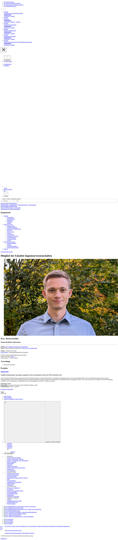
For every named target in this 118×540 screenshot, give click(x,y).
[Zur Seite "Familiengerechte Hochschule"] (13, 508)
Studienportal (10, 495)
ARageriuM (5, 371)
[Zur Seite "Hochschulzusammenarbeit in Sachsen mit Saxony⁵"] (12, 515)
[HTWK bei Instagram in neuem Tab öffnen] (8, 519)
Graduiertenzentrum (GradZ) (14, 501)
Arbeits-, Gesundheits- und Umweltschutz (17, 460)
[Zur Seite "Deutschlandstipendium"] (12, 510)
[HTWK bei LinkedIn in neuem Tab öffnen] (8, 520)
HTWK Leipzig (8, 61)
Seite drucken (7, 396)
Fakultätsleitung (11, 219)
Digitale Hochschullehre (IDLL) (15, 490)
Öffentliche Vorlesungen (13, 496)
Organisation (10, 217)
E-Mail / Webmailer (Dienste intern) (16, 467)
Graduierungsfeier (11, 239)
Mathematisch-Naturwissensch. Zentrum (17, 478)
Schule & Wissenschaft (13, 247)
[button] (7, 58)
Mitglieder (9, 221)
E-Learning (10, 489)
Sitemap (32, 533)
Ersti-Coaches (10, 231)
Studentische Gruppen (12, 236)
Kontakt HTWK (8, 189)
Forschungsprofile (11, 243)
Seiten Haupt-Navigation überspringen (10, 209)
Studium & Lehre (8, 224)
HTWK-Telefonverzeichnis (14, 457)
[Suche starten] (17, 201)
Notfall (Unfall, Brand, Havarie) (15, 459)
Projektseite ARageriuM (7, 389)
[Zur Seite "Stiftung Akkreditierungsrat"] (19, 516)
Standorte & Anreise (12, 466)
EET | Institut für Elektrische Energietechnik (16, 346)
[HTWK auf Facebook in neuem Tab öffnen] (8, 522)
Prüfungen (9, 465)
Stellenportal (10, 485)
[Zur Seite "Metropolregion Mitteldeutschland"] (15, 513)
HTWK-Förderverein (12, 502)
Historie (6, 249)
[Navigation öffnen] (1, 53)
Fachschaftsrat (10, 234)
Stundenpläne (10, 463)
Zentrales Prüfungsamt (12, 475)
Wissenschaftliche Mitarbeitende (9, 206)
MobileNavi (4, 538)
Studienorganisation (12, 227)
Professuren (10, 220)
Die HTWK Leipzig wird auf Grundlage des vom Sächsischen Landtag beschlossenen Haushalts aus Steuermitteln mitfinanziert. (37, 526)
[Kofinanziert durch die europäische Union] (13, 530)
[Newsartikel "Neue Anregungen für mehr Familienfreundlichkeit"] (23, 509)
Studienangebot (11, 226)
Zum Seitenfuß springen (10, 6)
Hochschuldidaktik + (12, 492)
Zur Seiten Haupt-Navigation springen (13, 5)
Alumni (9, 240)
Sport (8, 479)
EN (5, 191)
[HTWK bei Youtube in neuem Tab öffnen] (8, 523)
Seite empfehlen (8, 397)
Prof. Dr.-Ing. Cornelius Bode (29, 348)
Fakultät (6, 216)
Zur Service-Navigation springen (12, 3)
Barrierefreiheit (26, 533)
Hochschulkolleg (11, 480)
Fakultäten (6, 65)
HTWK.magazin (11, 470)
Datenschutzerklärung (16, 533)
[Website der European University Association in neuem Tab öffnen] (20, 506)
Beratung (9, 230)
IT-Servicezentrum (11, 476)
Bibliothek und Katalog (13, 473)
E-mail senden (4, 352)
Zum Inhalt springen (9, 2)
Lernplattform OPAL (12, 493)
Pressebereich (10, 469)
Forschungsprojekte (12, 246)
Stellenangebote (11, 483)
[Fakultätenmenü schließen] (4, 50)
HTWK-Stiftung (11, 503)
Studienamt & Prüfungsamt (14, 229)
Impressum (7, 533)
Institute (9, 223)
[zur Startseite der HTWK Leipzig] (11, 207)
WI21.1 (13, 356)
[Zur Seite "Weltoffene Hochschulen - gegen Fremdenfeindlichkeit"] (20, 512)
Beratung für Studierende (13, 488)
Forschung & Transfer (9, 242)
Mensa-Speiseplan (11, 462)
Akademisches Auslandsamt (14, 482)
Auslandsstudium (11, 237)
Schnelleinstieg (7, 64)
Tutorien (9, 233)
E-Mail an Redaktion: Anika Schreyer (13, 399)
